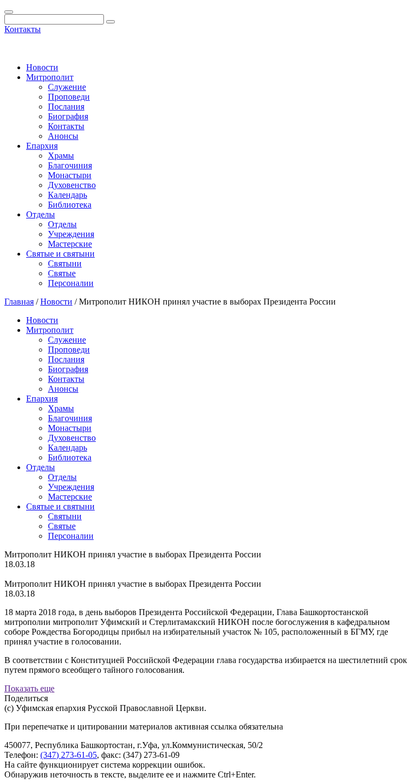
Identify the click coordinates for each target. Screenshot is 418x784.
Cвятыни (65, 263)
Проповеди (69, 96)
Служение (67, 87)
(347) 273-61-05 (68, 754)
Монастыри (69, 175)
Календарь (67, 194)
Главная (19, 301)
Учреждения (71, 234)
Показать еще (29, 688)
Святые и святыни (60, 253)
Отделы (40, 214)
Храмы (61, 155)
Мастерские (70, 243)
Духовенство (72, 185)
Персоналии (71, 283)
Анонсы (63, 136)
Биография (68, 116)
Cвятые (62, 273)
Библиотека (69, 204)
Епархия (42, 145)
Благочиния (70, 165)
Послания (66, 106)
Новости (42, 67)
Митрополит (49, 77)
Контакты (22, 29)
